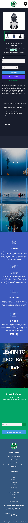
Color (3, 57)
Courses (14, 477)
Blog (14, 497)
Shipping (12, 52)
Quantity (20, 66)
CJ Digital (23, 522)
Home (14, 475)
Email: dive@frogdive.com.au (14, 510)
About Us (14, 484)
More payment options (13, 80)
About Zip (14, 494)
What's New (14, 487)
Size (3, 64)
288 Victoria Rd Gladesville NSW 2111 (14, 505)
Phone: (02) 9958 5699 (14, 508)
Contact (14, 489)
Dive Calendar (14, 480)
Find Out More (14, 376)
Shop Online (14, 482)
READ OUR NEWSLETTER (14, 432)
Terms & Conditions (14, 492)
